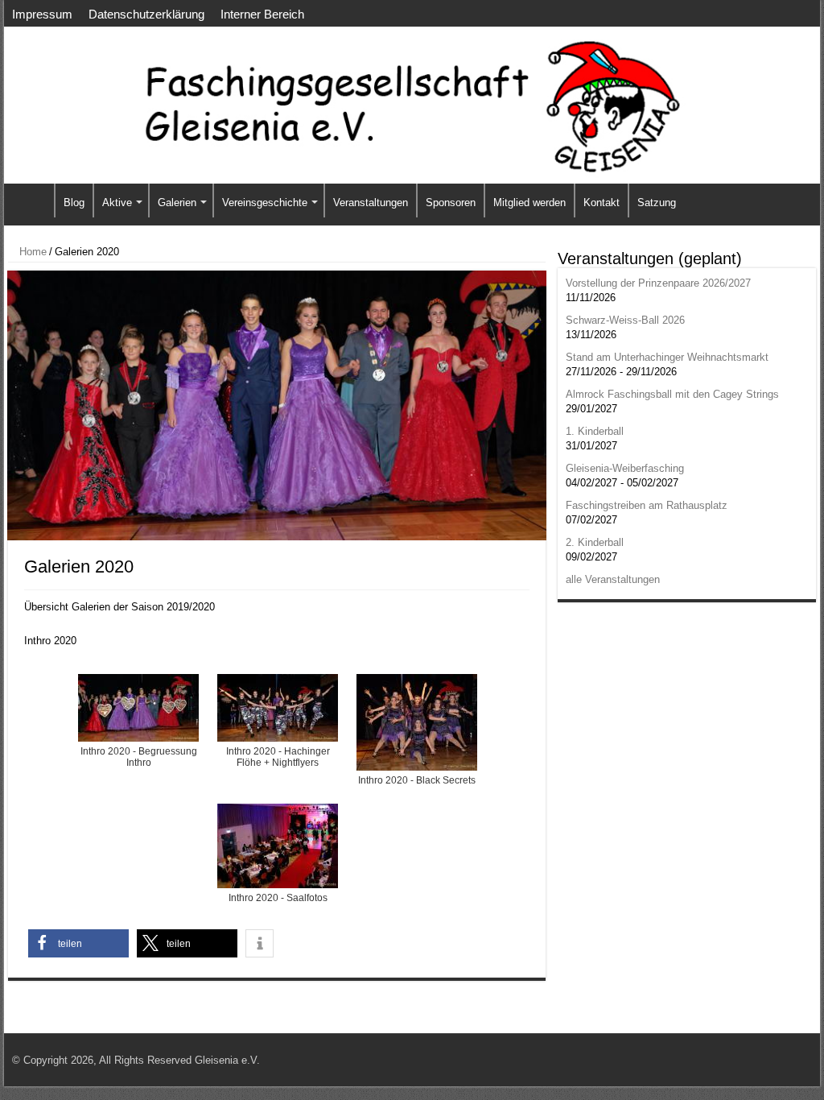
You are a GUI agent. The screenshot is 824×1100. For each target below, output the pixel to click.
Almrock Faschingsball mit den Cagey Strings (672, 394)
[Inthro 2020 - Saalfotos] (277, 846)
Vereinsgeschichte (264, 202)
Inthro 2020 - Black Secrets (417, 780)
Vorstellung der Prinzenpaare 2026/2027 (658, 283)
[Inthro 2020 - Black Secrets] (416, 722)
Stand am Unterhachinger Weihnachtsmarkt (667, 357)
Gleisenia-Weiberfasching (625, 468)
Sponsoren (451, 202)
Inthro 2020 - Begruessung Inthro (138, 753)
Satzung (656, 202)
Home (31, 252)
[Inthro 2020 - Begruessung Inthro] (138, 708)
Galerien (177, 202)
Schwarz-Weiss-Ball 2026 (625, 320)
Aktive (117, 202)
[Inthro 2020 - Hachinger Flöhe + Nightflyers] (277, 708)
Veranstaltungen (370, 202)
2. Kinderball (595, 542)
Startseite (33, 200)
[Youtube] (777, 1059)
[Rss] (746, 1059)
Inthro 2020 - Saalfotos (278, 898)
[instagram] (792, 1059)
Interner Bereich (262, 14)
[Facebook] (762, 1059)
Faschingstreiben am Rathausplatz (646, 505)
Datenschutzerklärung (146, 14)
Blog (74, 202)
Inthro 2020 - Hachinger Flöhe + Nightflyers (278, 753)
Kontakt (601, 202)
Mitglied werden (529, 202)
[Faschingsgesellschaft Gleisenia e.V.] (412, 105)
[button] (78, 943)
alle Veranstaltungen (613, 579)
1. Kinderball (595, 431)
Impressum (42, 14)
